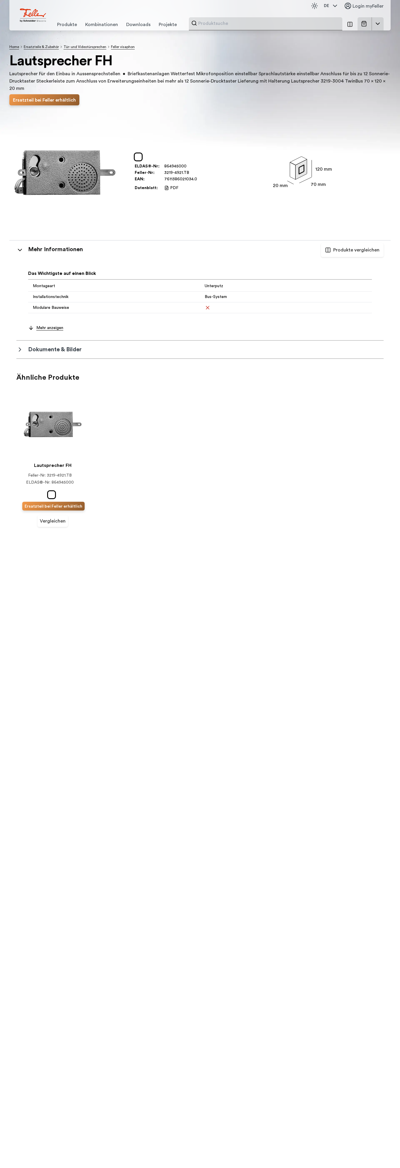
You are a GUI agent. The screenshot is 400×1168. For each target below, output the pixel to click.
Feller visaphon (123, 47)
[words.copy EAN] (200, 179)
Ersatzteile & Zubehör (41, 47)
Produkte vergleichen (356, 250)
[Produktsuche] (194, 23)
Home (14, 47)
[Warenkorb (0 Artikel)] (365, 24)
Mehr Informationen (55, 249)
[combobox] (268, 23)
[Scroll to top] (383, 1152)
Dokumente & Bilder (55, 349)
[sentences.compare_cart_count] (350, 23)
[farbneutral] (139, 157)
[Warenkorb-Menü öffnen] (378, 24)
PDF (174, 188)
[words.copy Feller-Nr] (192, 172)
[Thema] (314, 6)
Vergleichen (53, 521)
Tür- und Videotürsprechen (85, 47)
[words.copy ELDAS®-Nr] (189, 166)
